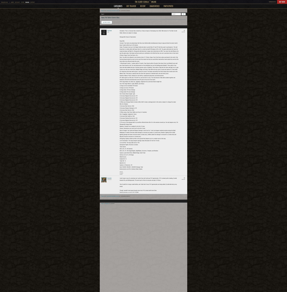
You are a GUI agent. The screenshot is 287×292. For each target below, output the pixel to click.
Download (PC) (272, 1)
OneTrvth (109, 30)
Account (17, 2)
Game (12, 2)
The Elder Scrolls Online (145, 1)
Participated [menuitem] (168, 6)
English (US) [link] (4, 2)
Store (22, 2)
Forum (27, 2)
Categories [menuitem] (118, 6)
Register (107, 203)
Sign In (102, 14)
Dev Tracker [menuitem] (131, 6)
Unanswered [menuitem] (154, 6)
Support (32, 2)
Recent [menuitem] (142, 6)
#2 (184, 178)
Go (183, 14)
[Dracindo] (104, 179)
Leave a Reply (107, 22)
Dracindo (109, 178)
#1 (184, 30)
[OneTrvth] (104, 32)
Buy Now (282, 2)
